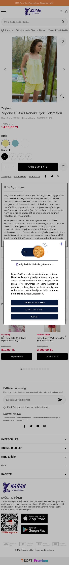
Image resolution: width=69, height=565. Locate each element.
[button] (5, 69)
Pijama (42, 30)
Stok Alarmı (34, 176)
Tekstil (19, 30)
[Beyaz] (25, 143)
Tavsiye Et (6, 176)
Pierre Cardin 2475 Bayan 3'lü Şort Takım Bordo (50, 339)
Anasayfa (9, 30)
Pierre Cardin (43, 335)
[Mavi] (15, 143)
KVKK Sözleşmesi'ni (16, 407)
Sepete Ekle (38, 166)
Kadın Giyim (30, 30)
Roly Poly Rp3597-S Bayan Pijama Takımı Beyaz (13, 339)
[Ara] (63, 21)
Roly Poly (5, 335)
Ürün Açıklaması (14, 187)
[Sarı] (5, 143)
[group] (34, 69)
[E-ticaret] (34, 561)
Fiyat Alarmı (20, 176)
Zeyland (6, 108)
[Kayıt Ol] (60, 400)
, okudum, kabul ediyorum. (28, 407)
